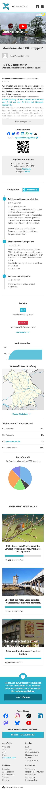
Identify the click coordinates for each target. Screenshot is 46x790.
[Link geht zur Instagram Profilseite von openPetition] (17, 716)
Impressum (30, 777)
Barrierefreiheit (31, 780)
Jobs (4, 749)
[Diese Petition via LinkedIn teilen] (22, 133)
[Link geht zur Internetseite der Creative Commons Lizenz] (3, 787)
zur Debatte (21, 332)
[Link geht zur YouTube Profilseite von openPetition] (28, 723)
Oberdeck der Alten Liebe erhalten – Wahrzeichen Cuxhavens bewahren (23, 601)
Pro (23, 310)
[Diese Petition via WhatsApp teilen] (27, 133)
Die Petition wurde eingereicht (21, 242)
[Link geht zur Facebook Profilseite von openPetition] (5, 716)
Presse (5, 755)
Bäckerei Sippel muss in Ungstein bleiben (23, 652)
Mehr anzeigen (21, 122)
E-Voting (28, 758)
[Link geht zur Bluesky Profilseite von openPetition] (17, 723)
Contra (23, 323)
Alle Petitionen (8, 772)
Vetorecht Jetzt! (31, 760)
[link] (42, 6)
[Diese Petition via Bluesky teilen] (13, 133)
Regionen (6, 780)
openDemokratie (32, 752)
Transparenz (30, 769)
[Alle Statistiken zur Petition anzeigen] (23, 409)
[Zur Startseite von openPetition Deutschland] (15, 6)
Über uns (6, 747)
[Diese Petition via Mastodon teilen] (18, 133)
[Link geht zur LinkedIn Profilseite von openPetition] (40, 716)
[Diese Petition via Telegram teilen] (31, 133)
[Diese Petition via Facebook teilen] (9, 133)
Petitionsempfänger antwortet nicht (23, 199)
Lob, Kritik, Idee (9, 758)
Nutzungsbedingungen (34, 772)
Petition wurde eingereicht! (19, 276)
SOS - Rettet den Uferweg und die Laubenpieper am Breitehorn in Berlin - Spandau (23, 548)
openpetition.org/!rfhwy (25, 138)
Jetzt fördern (23, 697)
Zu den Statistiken (20, 414)
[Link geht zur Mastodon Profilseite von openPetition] (5, 723)
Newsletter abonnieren (23, 735)
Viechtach (26, 169)
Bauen (27, 172)
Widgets (28, 749)
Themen (5, 777)
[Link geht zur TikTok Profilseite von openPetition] (28, 716)
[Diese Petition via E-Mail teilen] (35, 133)
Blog (4, 752)
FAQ (27, 747)
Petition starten (8, 774)
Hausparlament (31, 755)
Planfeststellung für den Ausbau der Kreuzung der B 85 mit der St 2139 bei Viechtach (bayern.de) (23, 102)
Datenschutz (30, 774)
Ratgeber (6, 769)
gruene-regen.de (13, 441)
